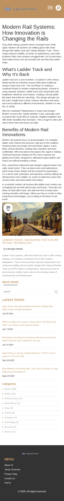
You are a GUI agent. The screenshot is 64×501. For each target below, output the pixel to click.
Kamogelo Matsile (14, 249)
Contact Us (9, 478)
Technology (12, 422)
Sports (10, 389)
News (9, 408)
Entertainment (13, 398)
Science (10, 432)
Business (10, 427)
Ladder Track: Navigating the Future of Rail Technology (30, 241)
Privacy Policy (10, 474)
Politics (10, 394)
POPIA (7, 483)
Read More (10, 282)
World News (12, 403)
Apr (8, 210)
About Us (8, 465)
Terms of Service (12, 469)
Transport (11, 417)
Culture (10, 413)
